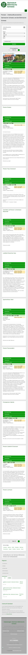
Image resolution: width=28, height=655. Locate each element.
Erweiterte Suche (8, 41)
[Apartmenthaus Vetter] (14, 305)
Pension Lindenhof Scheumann (10, 446)
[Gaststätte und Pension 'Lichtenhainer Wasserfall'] (14, 215)
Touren (22, 549)
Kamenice (18, 549)
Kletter (13, 547)
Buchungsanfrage (8, 63)
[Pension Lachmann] (14, 495)
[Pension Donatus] (14, 112)
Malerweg (21, 547)
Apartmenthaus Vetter (8, 299)
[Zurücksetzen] (24, 27)
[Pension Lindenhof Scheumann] (14, 451)
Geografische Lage (8, 67)
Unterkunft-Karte (9, 614)
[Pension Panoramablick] (14, 58)
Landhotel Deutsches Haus (9, 253)
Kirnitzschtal (5, 568)
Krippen (10, 549)
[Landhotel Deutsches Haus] (14, 258)
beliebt (9, 577)
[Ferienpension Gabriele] (14, 407)
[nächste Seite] (19, 50)
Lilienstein (5, 547)
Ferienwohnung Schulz (7, 589)
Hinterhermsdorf (5, 573)
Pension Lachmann (7, 489)
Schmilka (14, 549)
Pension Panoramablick (8, 53)
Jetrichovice (5, 563)
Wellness (9, 547)
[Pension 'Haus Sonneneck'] (14, 174)
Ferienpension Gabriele (8, 402)
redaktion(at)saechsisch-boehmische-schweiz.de (14, 644)
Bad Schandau (5, 570)
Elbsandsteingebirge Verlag (17, 650)
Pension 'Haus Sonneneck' (9, 168)
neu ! (5, 577)
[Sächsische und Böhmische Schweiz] (9, 4)
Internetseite (7, 65)
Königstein (17, 547)
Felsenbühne (5, 549)
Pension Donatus (7, 107)
